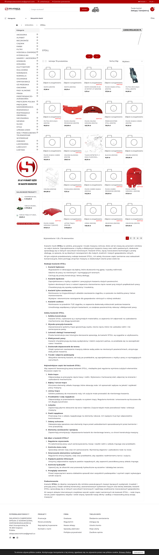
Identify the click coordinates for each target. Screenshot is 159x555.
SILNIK (20, 124)
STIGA (19, 127)
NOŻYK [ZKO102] (70, 87)
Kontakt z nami (44, 529)
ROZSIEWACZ (23, 110)
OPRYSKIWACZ (23, 82)
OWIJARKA (21, 88)
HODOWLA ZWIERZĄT (26, 52)
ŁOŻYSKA (21, 150)
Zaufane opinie (96, 532)
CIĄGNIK (20, 44)
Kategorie (20, 30)
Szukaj (84, 9)
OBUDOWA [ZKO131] (133, 223)
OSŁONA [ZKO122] (50, 189)
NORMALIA (21, 76)
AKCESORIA (22, 35)
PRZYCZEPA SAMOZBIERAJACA (25, 106)
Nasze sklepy (69, 525)
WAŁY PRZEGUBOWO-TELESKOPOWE (27, 134)
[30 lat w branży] (27, 171)
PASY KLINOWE (23, 91)
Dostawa (67, 518)
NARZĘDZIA (22, 73)
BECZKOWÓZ (23, 41)
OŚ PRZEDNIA (23, 85)
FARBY (19, 46)
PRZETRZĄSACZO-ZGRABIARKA (25, 97)
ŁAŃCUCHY (22, 147)
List (46, 61)
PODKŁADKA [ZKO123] (72, 189)
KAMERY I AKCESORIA (26, 58)
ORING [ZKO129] (90, 223)
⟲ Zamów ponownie (61, 2)
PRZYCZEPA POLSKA (26, 102)
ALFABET (21, 38)
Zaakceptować (138, 552)
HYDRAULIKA (22, 55)
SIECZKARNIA (23, 118)
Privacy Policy (125, 552)
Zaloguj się (94, 522)
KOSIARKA (21, 64)
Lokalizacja (45, 2)
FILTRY (20, 49)
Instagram (18, 538)
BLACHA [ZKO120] (111, 155)
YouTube (14, 538)
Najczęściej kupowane (47, 525)
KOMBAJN (21, 61)
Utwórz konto (95, 525)
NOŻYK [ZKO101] (49, 87)
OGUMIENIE (22, 79)
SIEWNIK (21, 121)
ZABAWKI (21, 141)
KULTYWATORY (23, 67)
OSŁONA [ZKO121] (132, 155)
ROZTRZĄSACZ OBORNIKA (23, 114)
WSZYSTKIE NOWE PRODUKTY (28, 223)
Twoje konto (95, 514)
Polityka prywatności (73, 532)
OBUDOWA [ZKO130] (112, 223)
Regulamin (68, 522)
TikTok (20, 538)
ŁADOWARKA (22, 144)
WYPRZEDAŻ (22, 138)
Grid (43, 61)
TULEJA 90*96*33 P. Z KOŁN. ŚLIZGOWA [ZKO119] (92, 157)
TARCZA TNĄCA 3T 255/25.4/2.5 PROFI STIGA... (35, 215)
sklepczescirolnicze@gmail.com (21, 2)
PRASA (20, 93)
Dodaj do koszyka (52, 92)
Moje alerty (94, 529)
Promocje (42, 518)
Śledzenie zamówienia (99, 518)
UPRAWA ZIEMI (23, 130)
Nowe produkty (44, 522)
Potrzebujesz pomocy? (19, 514)
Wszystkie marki (37, 18)
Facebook (10, 538)
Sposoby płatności (72, 529)
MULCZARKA (22, 70)
